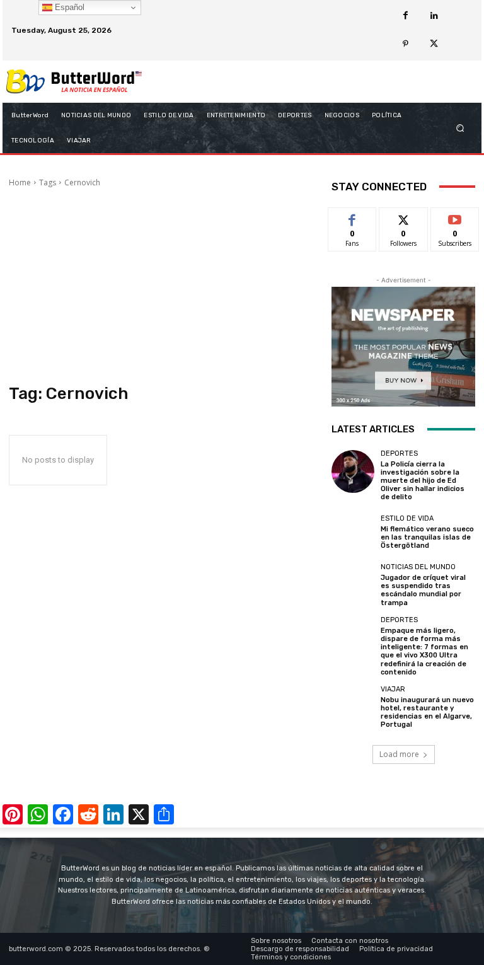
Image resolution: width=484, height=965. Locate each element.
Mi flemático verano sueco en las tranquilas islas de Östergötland (427, 537)
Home (20, 182)
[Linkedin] (434, 16)
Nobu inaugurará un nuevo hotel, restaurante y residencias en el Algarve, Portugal (427, 712)
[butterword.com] (74, 81)
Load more (399, 754)
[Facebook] (406, 16)
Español (68, 7)
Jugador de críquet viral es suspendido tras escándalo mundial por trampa (423, 590)
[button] (460, 127)
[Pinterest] (406, 44)
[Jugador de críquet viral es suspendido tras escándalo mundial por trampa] (352, 584)
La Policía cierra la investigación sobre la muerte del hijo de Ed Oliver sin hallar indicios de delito (422, 481)
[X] (434, 44)
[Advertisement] (161, 286)
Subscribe (455, 217)
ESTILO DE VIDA (407, 518)
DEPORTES (399, 453)
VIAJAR (393, 689)
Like (352, 217)
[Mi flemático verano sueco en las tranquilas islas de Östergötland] (352, 532)
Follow (403, 217)
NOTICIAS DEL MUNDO (418, 566)
